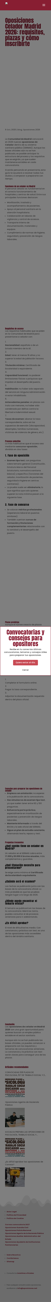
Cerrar (25, 670)
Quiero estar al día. (25, 662)
